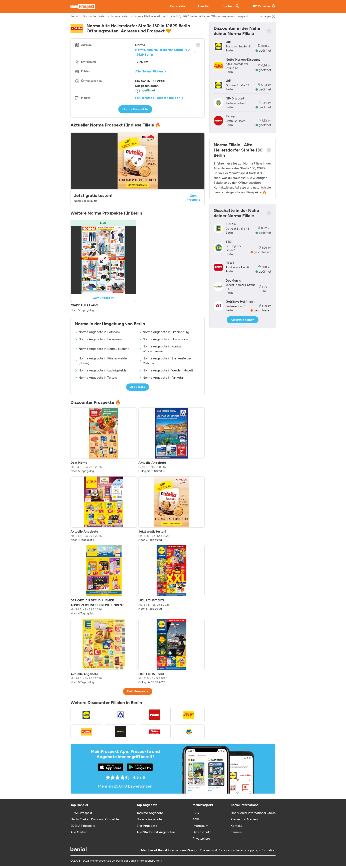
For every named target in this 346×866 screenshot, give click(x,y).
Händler (204, 6)
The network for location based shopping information (238, 850)
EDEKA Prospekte (83, 826)
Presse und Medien (244, 819)
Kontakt (236, 826)
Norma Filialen (120, 16)
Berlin (74, 16)
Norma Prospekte (135, 109)
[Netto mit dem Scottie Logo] (121, 732)
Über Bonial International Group (253, 813)
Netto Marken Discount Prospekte (94, 819)
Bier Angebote (147, 826)
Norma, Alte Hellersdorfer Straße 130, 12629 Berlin (162, 52)
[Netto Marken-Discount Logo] (189, 715)
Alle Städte (137, 387)
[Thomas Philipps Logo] (155, 732)
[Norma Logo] (86, 732)
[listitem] (103, 440)
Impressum (200, 826)
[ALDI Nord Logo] (121, 715)
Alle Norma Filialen (149, 71)
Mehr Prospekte (137, 691)
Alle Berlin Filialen (242, 319)
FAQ (196, 813)
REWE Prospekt (81, 813)
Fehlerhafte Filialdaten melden (157, 98)
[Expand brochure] (137, 161)
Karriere (236, 832)
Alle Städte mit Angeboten (156, 832)
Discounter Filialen (94, 16)
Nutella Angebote (149, 819)
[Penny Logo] (155, 715)
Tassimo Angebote (150, 813)
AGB (196, 819)
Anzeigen (265, 16)
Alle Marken (79, 832)
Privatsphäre (201, 838)
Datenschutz (202, 832)
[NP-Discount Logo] (189, 732)
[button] (137, 169)
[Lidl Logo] (86, 715)
